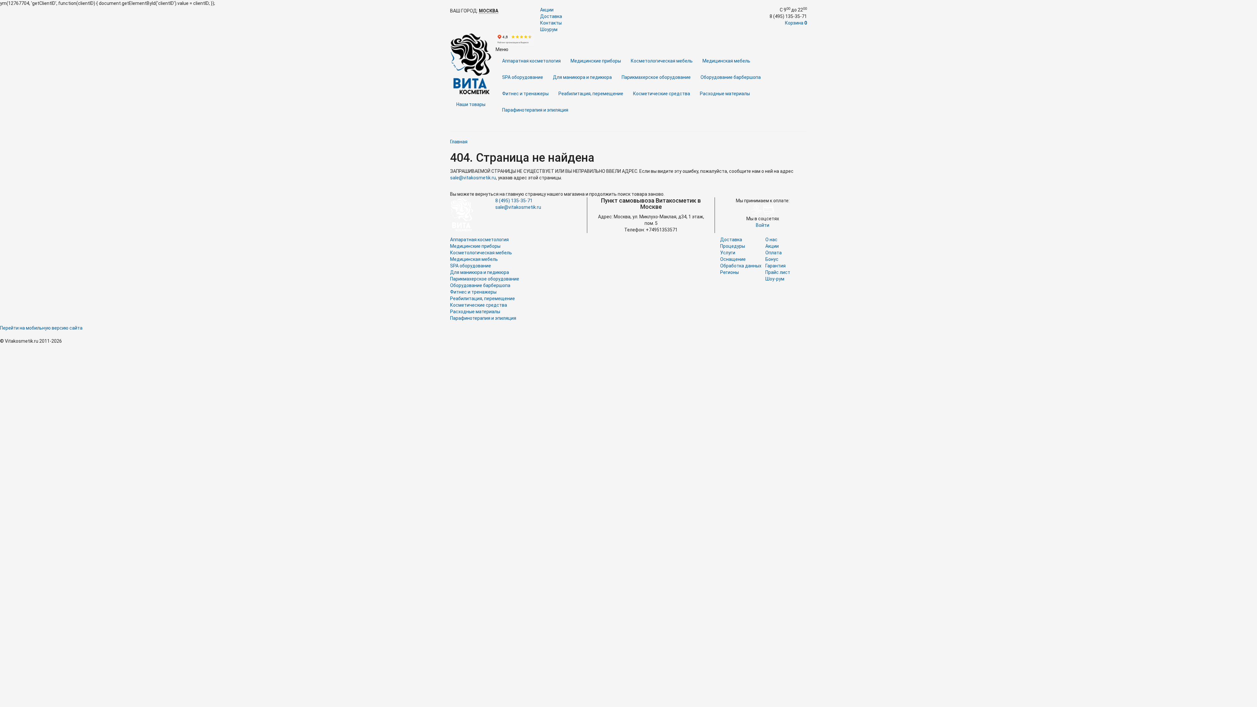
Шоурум (548, 29)
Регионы (729, 272)
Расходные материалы (725, 93)
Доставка (551, 16)
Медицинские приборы (596, 60)
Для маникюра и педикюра (582, 77)
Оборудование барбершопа (731, 77)
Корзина (796, 23)
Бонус (771, 259)
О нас (771, 239)
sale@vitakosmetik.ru (473, 177)
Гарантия (775, 265)
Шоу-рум (774, 278)
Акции (547, 9)
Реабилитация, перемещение (590, 93)
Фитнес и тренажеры (525, 93)
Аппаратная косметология (531, 60)
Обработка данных (740, 265)
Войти (762, 225)
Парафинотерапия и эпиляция (535, 110)
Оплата (773, 252)
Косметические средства (661, 93)
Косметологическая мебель (662, 60)
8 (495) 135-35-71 (514, 200)
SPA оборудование (522, 77)
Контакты (551, 23)
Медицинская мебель (726, 60)
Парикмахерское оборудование (656, 77)
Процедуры (732, 246)
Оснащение (733, 259)
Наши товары (470, 104)
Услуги (727, 252)
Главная (458, 141)
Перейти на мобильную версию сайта (41, 328)
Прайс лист (777, 272)
